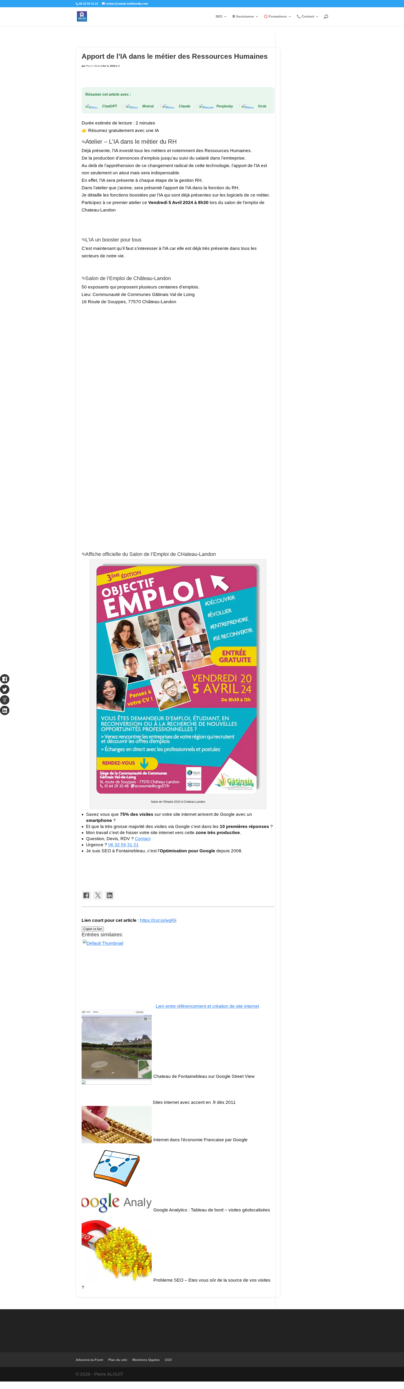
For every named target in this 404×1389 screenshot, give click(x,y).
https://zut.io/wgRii (158, 920)
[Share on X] (98, 895)
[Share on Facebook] (86, 895)
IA (119, 66)
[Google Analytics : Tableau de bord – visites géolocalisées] (117, 1209)
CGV (168, 1360)
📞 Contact (305, 16)
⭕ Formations (275, 16)
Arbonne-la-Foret (89, 1360)
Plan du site (117, 1360)
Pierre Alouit (93, 66)
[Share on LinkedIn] (109, 895)
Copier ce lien (92, 929)
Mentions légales (146, 1360)
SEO (219, 16)
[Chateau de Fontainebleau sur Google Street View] (117, 1076)
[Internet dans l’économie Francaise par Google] (117, 1139)
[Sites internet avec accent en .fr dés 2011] (116, 1102)
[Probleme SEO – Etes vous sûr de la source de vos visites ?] (117, 1280)
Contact (143, 838)
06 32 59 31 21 (123, 844)
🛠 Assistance (243, 16)
